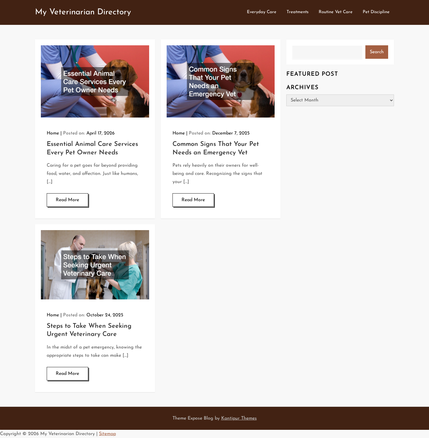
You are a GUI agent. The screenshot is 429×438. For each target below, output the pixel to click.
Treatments (297, 12)
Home (53, 133)
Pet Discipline (376, 12)
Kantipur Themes (239, 418)
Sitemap (107, 434)
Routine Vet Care (336, 12)
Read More (67, 200)
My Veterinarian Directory (83, 12)
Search (377, 52)
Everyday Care (261, 12)
